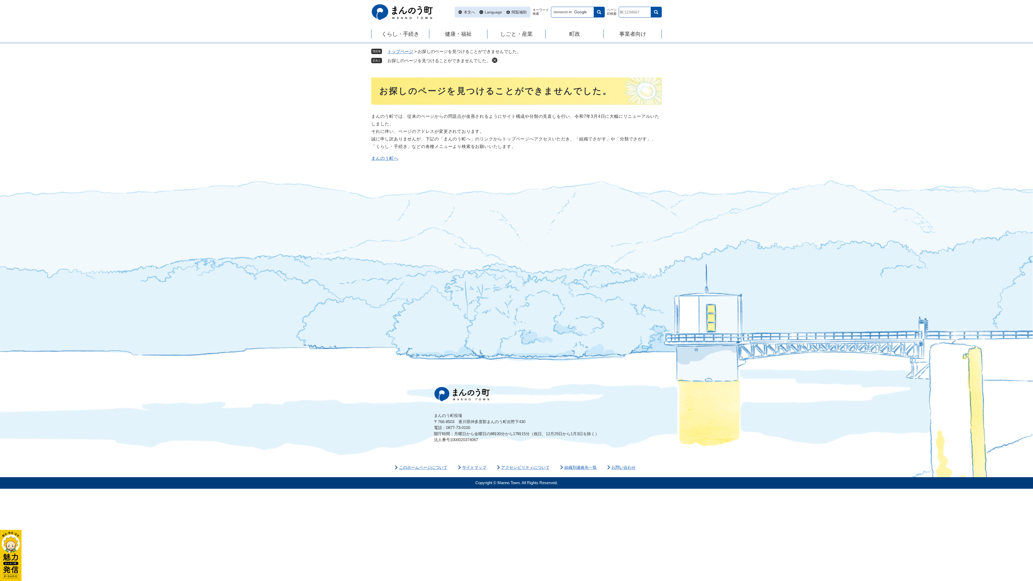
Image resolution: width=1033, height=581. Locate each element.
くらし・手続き (400, 34)
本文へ (469, 12)
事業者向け (632, 34)
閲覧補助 (519, 12)
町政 (574, 34)
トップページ (400, 51)
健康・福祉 (458, 34)
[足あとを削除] (494, 60)
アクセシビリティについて (525, 467)
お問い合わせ (623, 467)
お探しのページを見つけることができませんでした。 (439, 60)
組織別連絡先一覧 (580, 467)
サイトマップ (474, 467)
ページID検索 (612, 12)
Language (493, 12)
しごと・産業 (516, 34)
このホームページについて (423, 467)
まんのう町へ (384, 158)
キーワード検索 (541, 12)
